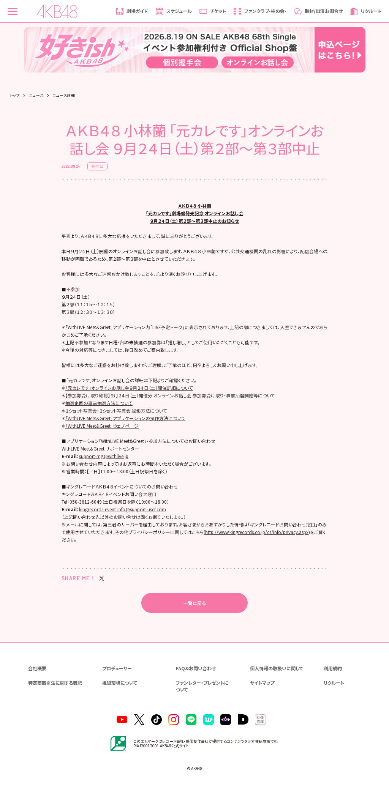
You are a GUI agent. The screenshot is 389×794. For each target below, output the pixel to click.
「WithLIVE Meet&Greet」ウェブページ (102, 425)
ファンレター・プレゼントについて (202, 686)
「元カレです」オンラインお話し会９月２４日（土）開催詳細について (129, 387)
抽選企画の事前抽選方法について (99, 403)
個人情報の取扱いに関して (276, 668)
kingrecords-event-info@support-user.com (122, 509)
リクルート (334, 682)
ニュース (36, 96)
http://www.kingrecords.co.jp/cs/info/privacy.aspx (256, 532)
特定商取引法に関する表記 (55, 682)
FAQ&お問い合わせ (196, 668)
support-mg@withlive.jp (103, 456)
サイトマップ (262, 682)
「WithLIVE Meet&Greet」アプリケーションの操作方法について (125, 418)
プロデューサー (117, 668)
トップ (15, 96)
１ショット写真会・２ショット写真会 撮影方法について (116, 410)
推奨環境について (119, 682)
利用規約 (333, 668)
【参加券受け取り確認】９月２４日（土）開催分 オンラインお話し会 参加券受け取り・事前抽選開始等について (170, 395)
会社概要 (37, 668)
